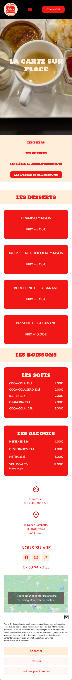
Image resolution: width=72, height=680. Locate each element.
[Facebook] (26, 557)
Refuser (36, 661)
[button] (66, 617)
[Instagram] (45, 557)
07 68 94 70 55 (36, 567)
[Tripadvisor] (36, 557)
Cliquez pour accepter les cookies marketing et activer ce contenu (36, 598)
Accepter (36, 651)
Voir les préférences (36, 671)
